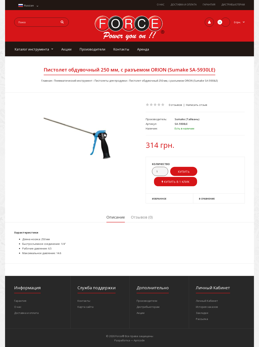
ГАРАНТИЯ (209, 4)
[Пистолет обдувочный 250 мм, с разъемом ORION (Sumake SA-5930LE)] (77, 138)
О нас (17, 307)
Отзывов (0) (142, 217)
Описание (115, 217)
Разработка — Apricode (129, 340)
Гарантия (20, 301)
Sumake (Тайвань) (187, 119)
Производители (147, 301)
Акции (140, 313)
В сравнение (207, 198)
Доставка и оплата (26, 313)
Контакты (83, 301)
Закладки (202, 313)
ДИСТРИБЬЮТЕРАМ (233, 4)
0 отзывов (175, 105)
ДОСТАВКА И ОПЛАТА (184, 4)
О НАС (161, 4)
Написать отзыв (196, 105)
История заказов (207, 307)
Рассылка (202, 319)
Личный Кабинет (207, 301)
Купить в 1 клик (176, 182)
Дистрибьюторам (148, 307)
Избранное (159, 198)
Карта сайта (85, 307)
